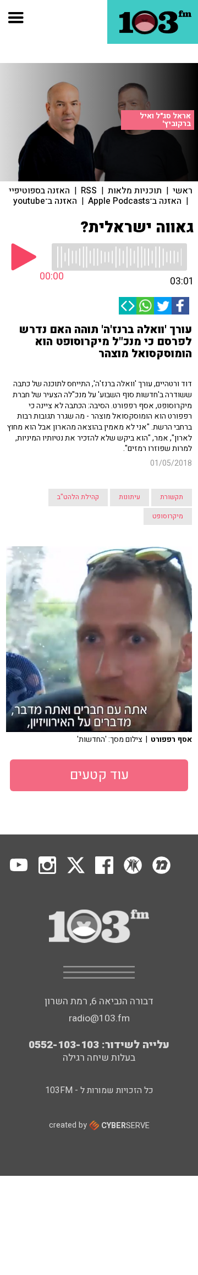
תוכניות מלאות (135, 191)
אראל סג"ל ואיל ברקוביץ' (165, 120)
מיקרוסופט (167, 516)
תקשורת (171, 497)
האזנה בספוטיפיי (39, 191)
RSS (89, 191)
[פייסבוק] (180, 306)
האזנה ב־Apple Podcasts (135, 201)
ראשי (183, 191)
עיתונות (129, 497)
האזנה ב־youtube (45, 201)
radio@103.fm (99, 1018)
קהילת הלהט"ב (78, 497)
